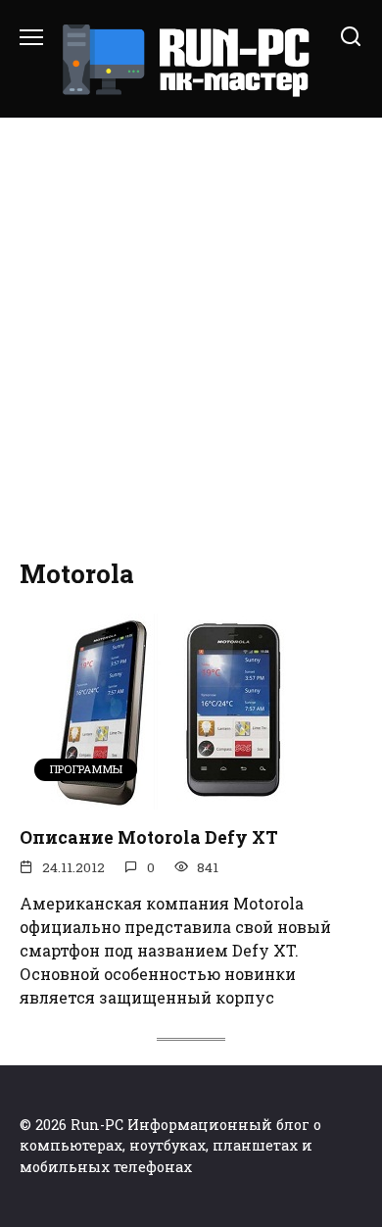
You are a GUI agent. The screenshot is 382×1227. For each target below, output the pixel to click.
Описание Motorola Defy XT (149, 837)
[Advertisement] (191, 339)
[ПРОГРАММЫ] (166, 797)
